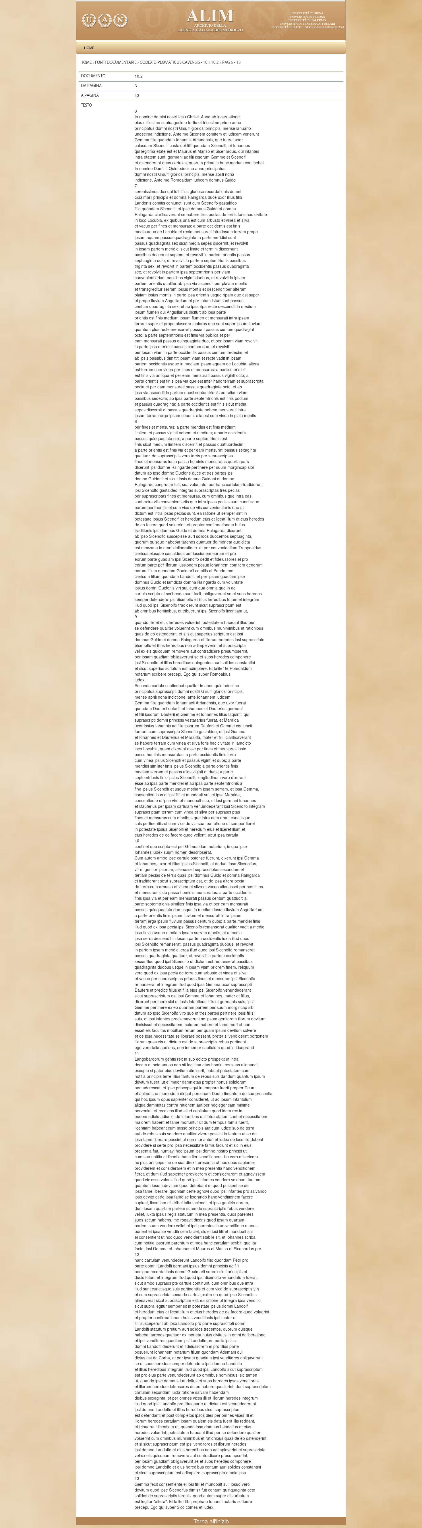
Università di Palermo (307, 20)
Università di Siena (307, 13)
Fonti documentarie (115, 62)
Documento (93, 76)
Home (89, 47)
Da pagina (91, 86)
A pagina (90, 95)
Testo (86, 105)
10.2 (215, 62)
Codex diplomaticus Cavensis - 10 (174, 62)
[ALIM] (211, 20)
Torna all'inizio (211, 1521)
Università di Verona (307, 16)
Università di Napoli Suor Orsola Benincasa (307, 27)
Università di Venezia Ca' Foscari (307, 23)
